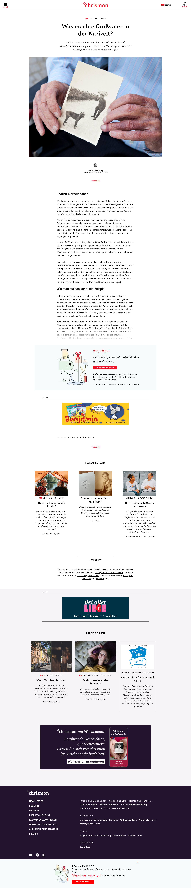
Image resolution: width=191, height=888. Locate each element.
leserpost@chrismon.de (88, 575)
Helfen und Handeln (140, 801)
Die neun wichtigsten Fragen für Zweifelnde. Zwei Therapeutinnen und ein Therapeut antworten (95, 691)
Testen (166, 5)
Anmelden (185, 5)
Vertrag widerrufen (90, 823)
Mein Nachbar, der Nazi (51, 680)
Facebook (86, 578)
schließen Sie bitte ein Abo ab (109, 572)
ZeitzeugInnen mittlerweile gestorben (74, 223)
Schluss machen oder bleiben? (97, 675)
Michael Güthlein (140, 537)
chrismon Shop (103, 835)
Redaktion (85, 847)
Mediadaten (120, 835)
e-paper (33, 834)
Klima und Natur (88, 804)
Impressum (86, 820)
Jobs (139, 835)
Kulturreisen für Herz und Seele (137, 679)
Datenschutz (100, 820)
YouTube (30, 855)
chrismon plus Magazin (43, 829)
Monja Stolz (95, 520)
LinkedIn (100, 578)
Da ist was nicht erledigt (87, 214)
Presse (131, 835)
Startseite (80, 11)
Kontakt (113, 820)
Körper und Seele (109, 804)
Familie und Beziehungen (93, 801)
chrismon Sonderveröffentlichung (137, 672)
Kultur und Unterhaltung (134, 804)
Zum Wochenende (39, 815)
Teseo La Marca (48, 702)
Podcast (34, 806)
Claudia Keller (47, 534)
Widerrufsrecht (147, 820)
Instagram (128, 575)
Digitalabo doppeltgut (43, 824)
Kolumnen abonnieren (43, 820)
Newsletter (36, 801)
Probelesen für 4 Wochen (105, 368)
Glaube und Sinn (118, 801)
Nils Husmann (129, 537)
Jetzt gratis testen (82, 881)
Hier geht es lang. (74, 255)
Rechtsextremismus (53, 675)
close (137, 862)
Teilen (95, 181)
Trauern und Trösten (119, 808)
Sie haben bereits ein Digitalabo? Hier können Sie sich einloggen (116, 384)
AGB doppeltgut (128, 820)
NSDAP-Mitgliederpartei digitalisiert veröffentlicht (87, 245)
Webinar (34, 810)
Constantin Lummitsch (93, 699)
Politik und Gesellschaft (93, 808)
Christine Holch (97, 170)
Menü (5, 7)
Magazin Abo (86, 835)
